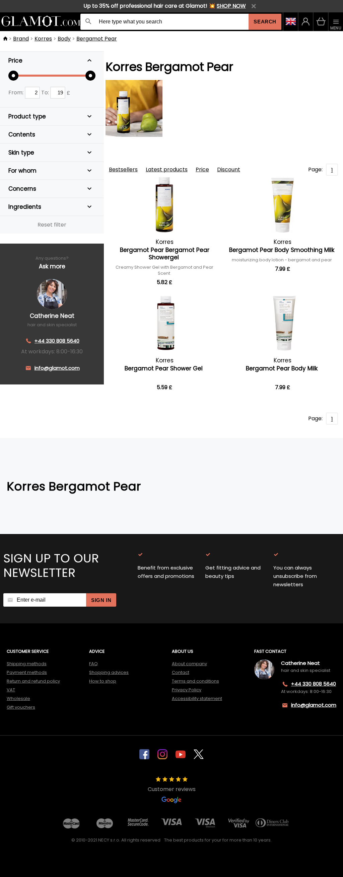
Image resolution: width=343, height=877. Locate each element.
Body (64, 38)
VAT (11, 690)
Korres (43, 38)
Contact (180, 672)
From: (16, 92)
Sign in (101, 600)
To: (45, 92)
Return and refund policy (33, 681)
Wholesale (18, 698)
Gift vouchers (21, 707)
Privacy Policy (186, 690)
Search (265, 21)
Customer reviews (172, 789)
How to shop (102, 681)
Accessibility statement (197, 698)
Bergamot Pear (96, 38)
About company (189, 664)
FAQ (93, 664)
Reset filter (52, 225)
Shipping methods (27, 664)
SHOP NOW (231, 6)
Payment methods (27, 672)
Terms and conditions (195, 681)
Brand (21, 38)
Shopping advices (109, 672)
